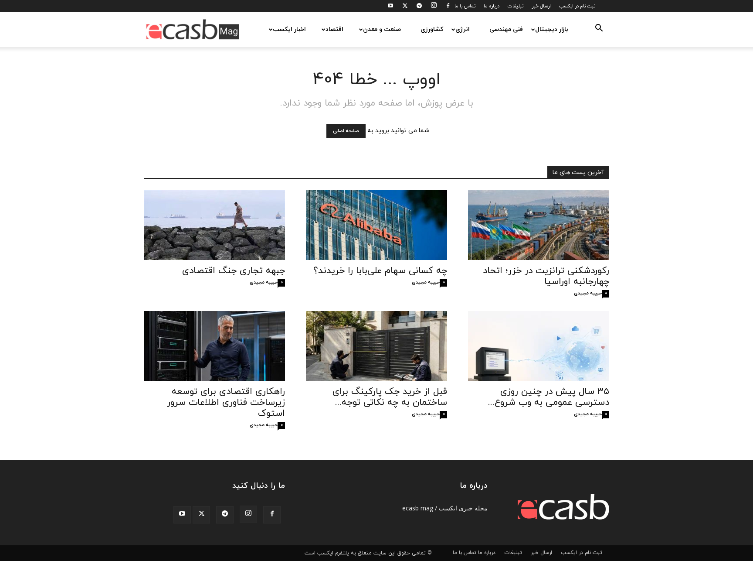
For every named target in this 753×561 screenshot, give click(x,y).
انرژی (462, 29)
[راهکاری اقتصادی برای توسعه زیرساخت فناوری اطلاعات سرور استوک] (214, 346)
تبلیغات (515, 6)
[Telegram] (419, 6)
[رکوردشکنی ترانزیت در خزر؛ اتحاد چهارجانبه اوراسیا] (538, 225)
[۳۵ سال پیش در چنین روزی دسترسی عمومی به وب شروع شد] (538, 346)
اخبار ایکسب (289, 29)
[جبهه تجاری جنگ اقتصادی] (214, 225)
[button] (598, 30)
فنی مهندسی (506, 29)
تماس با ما (465, 6)
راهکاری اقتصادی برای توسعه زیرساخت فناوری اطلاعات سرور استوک (226, 402)
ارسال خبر (541, 6)
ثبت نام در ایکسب (577, 6)
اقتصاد (334, 29)
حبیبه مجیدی (264, 282)
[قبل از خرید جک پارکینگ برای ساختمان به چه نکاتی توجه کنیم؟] (376, 346)
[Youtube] (390, 6)
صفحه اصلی (346, 130)
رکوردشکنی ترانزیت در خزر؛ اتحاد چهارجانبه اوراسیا (546, 276)
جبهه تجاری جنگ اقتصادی (233, 270)
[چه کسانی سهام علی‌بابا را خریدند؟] (376, 225)
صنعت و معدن (382, 29)
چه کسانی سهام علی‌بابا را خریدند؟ (380, 270)
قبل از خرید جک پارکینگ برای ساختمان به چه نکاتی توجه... (389, 397)
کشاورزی (432, 29)
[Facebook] (448, 6)
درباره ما (491, 6)
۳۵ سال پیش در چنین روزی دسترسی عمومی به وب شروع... (548, 397)
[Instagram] (433, 6)
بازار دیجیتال (551, 29)
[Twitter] (404, 6)
